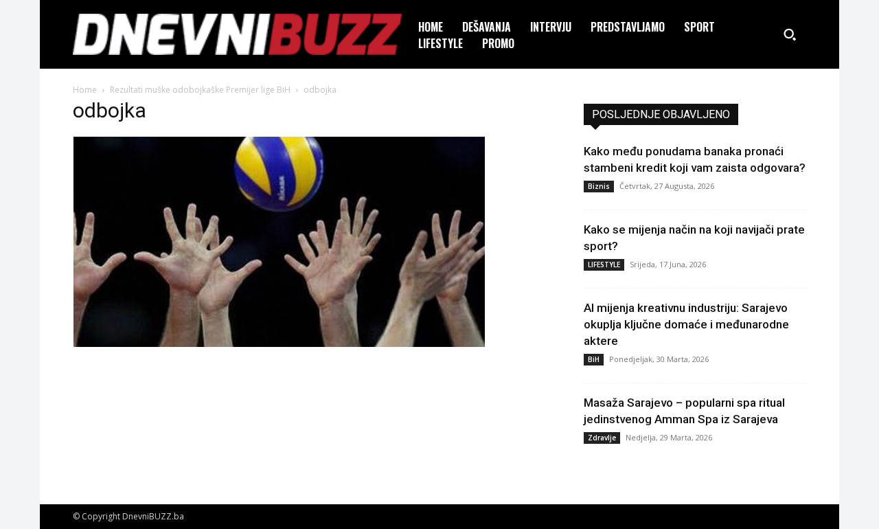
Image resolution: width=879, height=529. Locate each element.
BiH (594, 359)
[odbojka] (279, 343)
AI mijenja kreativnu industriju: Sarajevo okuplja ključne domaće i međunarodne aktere (686, 324)
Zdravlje (602, 437)
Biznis (599, 186)
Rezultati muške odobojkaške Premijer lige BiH (200, 89)
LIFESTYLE (604, 264)
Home (85, 89)
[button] (789, 34)
